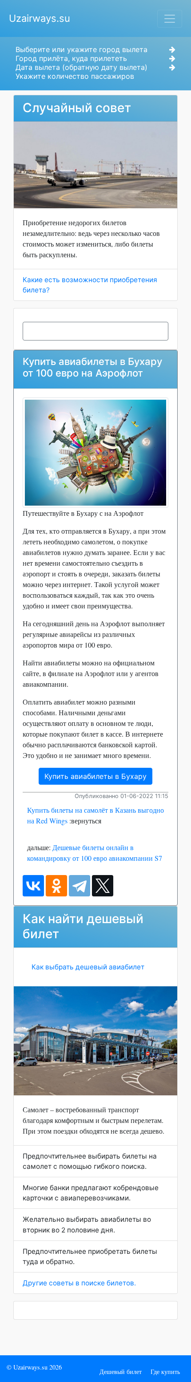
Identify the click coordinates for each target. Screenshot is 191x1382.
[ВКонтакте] (33, 885)
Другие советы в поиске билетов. (79, 1283)
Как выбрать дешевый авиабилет (88, 967)
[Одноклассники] (56, 885)
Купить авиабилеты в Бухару (95, 776)
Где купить (165, 1371)
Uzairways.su (39, 18)
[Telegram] (79, 885)
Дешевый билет (120, 1371)
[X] (102, 885)
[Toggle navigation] (169, 19)
